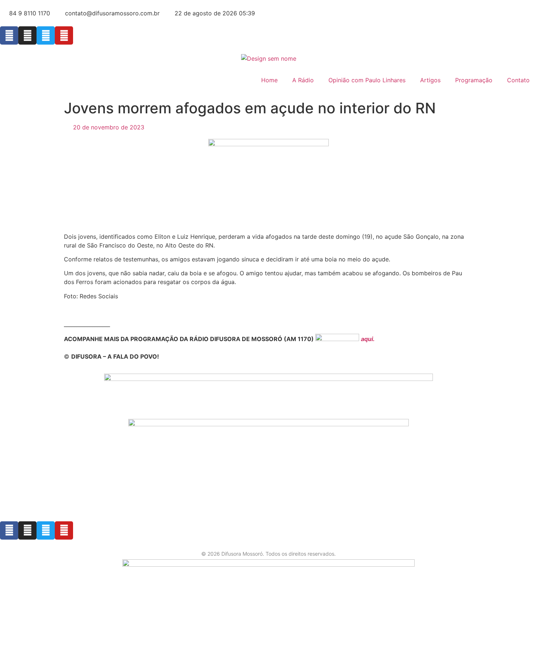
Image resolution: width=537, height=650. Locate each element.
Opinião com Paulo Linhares (366, 80)
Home (269, 80)
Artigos (430, 80)
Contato (518, 80)
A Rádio (303, 80)
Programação (473, 80)
